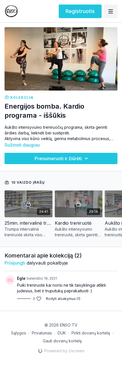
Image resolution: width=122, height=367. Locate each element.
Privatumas (42, 332)
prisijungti (15, 263)
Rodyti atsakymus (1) (63, 299)
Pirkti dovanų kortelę (90, 332)
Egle (21, 278)
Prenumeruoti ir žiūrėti (58, 158)
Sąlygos (18, 332)
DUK (62, 332)
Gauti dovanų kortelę (62, 340)
